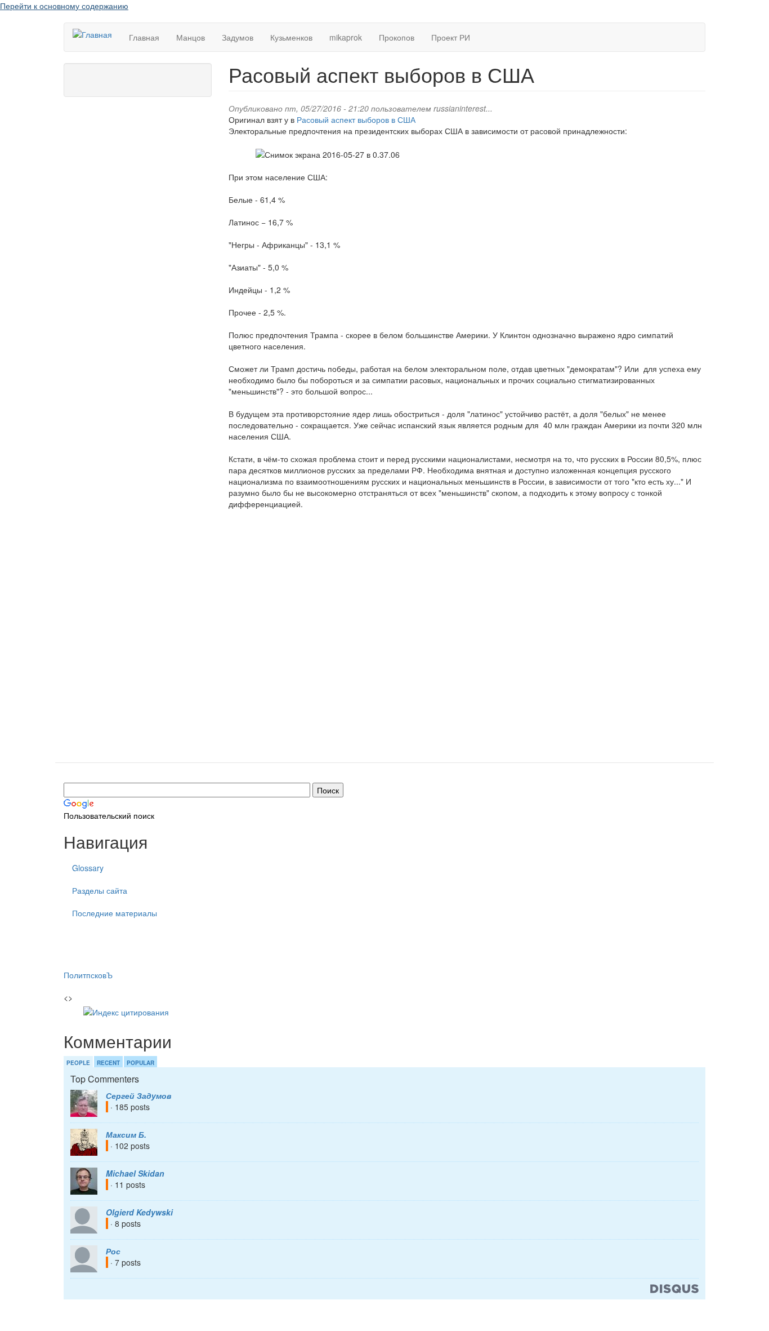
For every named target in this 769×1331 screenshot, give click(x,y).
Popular (140, 1063)
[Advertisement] (466, 645)
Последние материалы (114, 913)
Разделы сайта (99, 890)
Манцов (190, 37)
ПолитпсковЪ (88, 974)
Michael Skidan (135, 1173)
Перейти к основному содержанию (64, 5)
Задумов (237, 37)
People (78, 1063)
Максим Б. (126, 1134)
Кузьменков (291, 37)
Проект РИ (450, 37)
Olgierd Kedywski (139, 1212)
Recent (108, 1063)
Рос (113, 1251)
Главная (144, 37)
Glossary (88, 867)
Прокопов (396, 37)
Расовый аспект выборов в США (356, 119)
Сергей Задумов (138, 1095)
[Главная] (96, 34)
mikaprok (345, 37)
